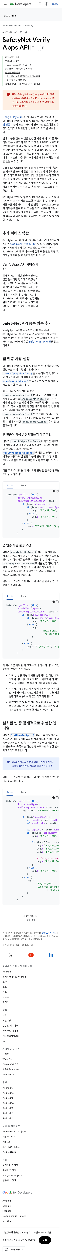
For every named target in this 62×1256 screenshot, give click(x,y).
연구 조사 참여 (9, 1180)
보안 (5, 981)
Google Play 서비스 (13, 117)
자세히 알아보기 (19, 105)
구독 (44, 1240)
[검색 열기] (40, 4)
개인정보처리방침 (11, 1035)
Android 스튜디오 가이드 (14, 1131)
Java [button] (23, 485)
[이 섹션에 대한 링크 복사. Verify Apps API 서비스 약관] (8, 269)
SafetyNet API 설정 (40, 341)
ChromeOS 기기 (11, 1064)
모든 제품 (7, 1221)
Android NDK (9, 1151)
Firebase (7, 1211)
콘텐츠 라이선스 (49, 933)
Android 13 (8, 1108)
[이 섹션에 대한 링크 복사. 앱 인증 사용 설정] (33, 359)
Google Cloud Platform (14, 1216)
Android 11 (8, 1118)
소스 (5, 986)
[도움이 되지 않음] (26, 32)
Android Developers (12, 25)
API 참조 (6, 1141)
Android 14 (8, 1103)
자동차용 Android (11, 1069)
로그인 (55, 3)
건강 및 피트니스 (10, 1025)
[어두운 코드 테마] (53, 491)
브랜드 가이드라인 (42, 1232)
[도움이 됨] (21, 32)
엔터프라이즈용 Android (14, 976)
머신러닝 (7, 1020)
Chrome (7, 1205)
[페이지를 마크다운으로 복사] (43, 48)
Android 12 (8, 1113)
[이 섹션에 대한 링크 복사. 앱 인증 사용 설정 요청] (34, 546)
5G (4, 1040)
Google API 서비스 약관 (23, 244)
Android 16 (8, 1092)
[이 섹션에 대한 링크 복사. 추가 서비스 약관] (32, 233)
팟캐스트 (7, 1002)
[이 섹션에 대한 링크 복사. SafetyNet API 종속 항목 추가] (55, 324)
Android (7, 971)
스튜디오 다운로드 (11, 1146)
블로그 (6, 997)
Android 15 (8, 1098)
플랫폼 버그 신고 (10, 1165)
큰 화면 (6, 1054)
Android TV (8, 1074)
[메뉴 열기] (5, 4)
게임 (5, 1015)
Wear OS (7, 1059)
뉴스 (5, 992)
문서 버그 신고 (9, 1170)
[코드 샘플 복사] (57, 491)
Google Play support (13, 1175)
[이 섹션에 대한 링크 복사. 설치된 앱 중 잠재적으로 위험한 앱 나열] (13, 728)
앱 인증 (6, 124)
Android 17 (8, 1087)
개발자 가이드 (9, 1136)
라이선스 (26, 1232)
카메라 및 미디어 (10, 1030)
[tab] (10, 485)
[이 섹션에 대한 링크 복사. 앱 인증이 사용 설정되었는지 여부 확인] (55, 435)
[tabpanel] (31, 513)
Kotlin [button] (10, 485)
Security (10, 15)
